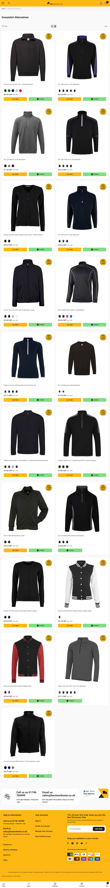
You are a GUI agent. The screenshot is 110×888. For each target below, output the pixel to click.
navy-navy (71, 165)
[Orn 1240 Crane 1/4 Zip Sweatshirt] (82, 208)
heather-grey (13, 466)
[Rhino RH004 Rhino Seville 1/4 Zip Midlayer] (82, 283)
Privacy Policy (16, 876)
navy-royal (67, 466)
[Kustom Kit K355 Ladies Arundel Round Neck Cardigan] (28, 584)
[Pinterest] (77, 843)
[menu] (3, 3)
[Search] (9, 3)
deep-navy (13, 90)
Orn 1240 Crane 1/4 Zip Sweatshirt (68, 235)
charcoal (9, 466)
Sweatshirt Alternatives (14, 8)
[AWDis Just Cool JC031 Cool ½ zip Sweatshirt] (82, 659)
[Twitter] (86, 843)
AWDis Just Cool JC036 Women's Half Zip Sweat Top (20, 385)
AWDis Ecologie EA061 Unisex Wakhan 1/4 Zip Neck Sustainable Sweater (26, 460)
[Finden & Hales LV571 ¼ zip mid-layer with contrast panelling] (82, 433)
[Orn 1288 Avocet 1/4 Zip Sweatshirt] (82, 57)
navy (13, 165)
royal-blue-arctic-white (74, 692)
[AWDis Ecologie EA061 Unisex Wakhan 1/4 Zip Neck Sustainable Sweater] (28, 433)
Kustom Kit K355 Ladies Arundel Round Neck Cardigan (20, 611)
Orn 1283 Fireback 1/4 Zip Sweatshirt (69, 159)
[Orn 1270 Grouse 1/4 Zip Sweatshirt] (28, 132)
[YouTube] (82, 843)
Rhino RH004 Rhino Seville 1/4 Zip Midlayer (71, 310)
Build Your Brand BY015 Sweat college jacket (17, 686)
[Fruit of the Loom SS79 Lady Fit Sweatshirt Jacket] (28, 283)
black (5, 90)
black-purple (63, 90)
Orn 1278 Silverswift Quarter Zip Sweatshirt (71, 535)
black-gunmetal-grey (59, 466)
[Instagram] (72, 843)
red (20, 90)
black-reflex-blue (71, 90)
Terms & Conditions (7, 876)
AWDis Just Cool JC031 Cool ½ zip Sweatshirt (72, 686)
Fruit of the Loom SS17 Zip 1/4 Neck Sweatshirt (18, 84)
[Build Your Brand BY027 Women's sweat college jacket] (82, 584)
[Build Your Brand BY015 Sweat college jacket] (28, 659)
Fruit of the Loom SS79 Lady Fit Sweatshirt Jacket (19, 310)
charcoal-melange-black (63, 241)
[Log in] (101, 3)
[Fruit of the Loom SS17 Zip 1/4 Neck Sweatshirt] (28, 57)
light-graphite (16, 767)
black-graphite (59, 90)
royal (71, 316)
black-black (59, 165)
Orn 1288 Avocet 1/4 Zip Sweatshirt (68, 84)
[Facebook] (68, 843)
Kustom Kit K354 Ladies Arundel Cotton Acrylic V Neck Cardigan (23, 235)
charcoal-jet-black (5, 391)
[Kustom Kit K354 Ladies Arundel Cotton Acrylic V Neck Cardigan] (28, 208)
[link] (29, 885)
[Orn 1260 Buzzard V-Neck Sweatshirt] (82, 358)
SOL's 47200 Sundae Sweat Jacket (14, 535)
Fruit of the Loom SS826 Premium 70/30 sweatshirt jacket (22, 761)
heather (16, 90)
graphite (9, 165)
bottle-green (9, 90)
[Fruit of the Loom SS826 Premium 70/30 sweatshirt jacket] (28, 734)
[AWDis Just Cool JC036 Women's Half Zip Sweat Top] (28, 358)
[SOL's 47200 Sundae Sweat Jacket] (28, 509)
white (16, 316)
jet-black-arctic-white (13, 391)
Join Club (98, 829)
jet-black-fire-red (16, 391)
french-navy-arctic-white (9, 391)
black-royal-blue (74, 90)
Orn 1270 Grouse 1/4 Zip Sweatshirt (14, 159)
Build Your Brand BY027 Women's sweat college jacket (74, 611)
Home (3, 8)
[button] (52, 26)
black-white (59, 617)
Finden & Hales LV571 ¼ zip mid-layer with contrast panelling (77, 460)
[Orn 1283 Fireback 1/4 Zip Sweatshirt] (82, 132)
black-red (67, 90)
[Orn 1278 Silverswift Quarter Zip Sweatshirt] (82, 509)
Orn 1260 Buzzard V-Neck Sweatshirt (69, 385)
